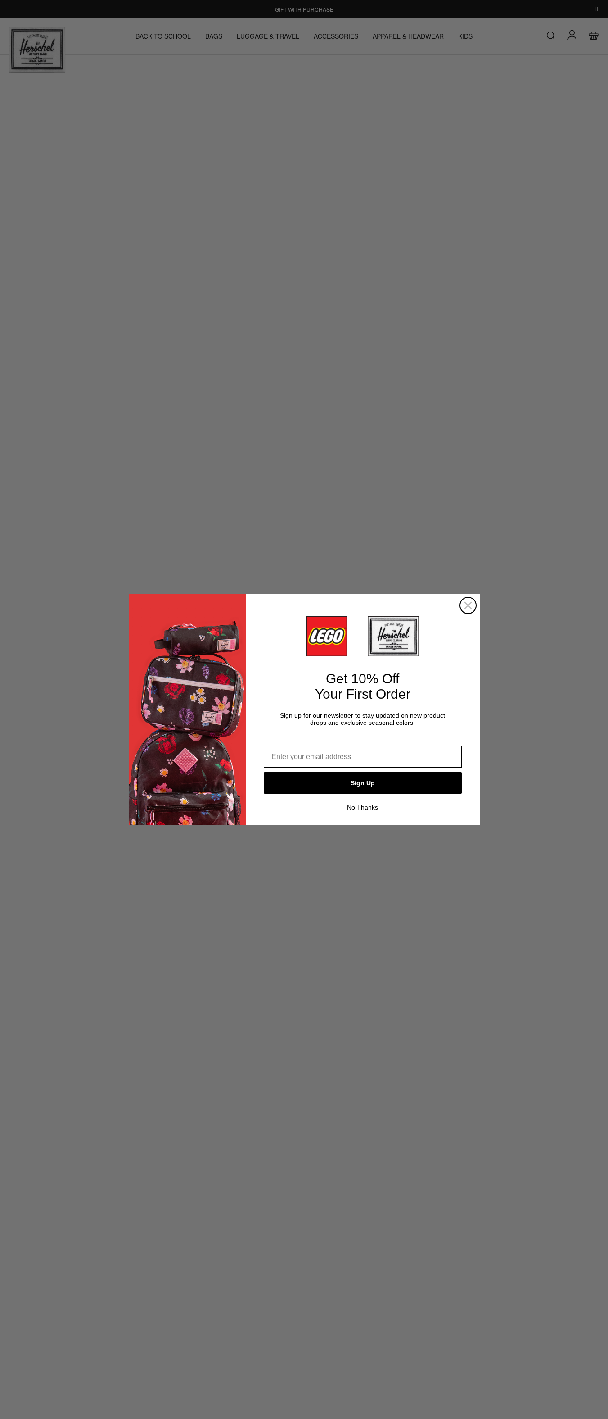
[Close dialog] (468, 605)
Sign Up (363, 783)
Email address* (289, 739)
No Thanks (362, 807)
